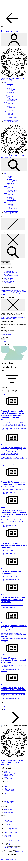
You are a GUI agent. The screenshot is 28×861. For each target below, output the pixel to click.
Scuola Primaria (8, 282)
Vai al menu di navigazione (15, 29)
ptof (15, 293)
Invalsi (5, 777)
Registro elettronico (22, 291)
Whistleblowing (8, 836)
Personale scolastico (12, 99)
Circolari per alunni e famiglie (13, 390)
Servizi (13, 290)
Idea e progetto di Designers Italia (9, 859)
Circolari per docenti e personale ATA (15, 391)
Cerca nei (5, 262)
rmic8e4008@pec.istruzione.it (11, 847)
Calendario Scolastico (12, 117)
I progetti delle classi (12, 116)
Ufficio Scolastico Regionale (11, 773)
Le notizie (9, 105)
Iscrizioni (11, 293)
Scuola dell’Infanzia (9, 284)
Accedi (2, 338)
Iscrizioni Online (8, 280)
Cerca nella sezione (7, 259)
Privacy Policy (7, 835)
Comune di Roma (8, 778)
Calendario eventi (11, 107)
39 (4, 708)
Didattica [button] (6, 112)
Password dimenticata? (6, 334)
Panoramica (10, 84)
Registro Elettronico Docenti (11, 120)
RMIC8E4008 (19, 851)
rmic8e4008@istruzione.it (13, 844)
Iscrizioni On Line (8, 775)
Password (3, 331)
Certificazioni (10, 110)
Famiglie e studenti (11, 98)
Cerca (2, 232)
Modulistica (14, 291)
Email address (4, 330)
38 (4, 706)
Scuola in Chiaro (8, 774)
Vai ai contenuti (4, 29)
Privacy (18, 293)
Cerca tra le (5, 260)
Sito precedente (7, 123)
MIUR (5, 771)
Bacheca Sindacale (11, 109)
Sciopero (3, 294)
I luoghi (9, 86)
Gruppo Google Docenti (11, 318)
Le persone (9, 88)
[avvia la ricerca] (13, 252)
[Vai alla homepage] (14, 77)
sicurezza (6, 293)
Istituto (2, 293)
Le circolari (9, 106)
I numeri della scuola (12, 89)
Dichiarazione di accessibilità (11, 838)
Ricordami (5, 337)
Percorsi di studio (11, 100)
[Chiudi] (13, 224)
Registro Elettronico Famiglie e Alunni (13, 277)
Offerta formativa (11, 114)
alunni (21, 293)
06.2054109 (12, 843)
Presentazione (10, 85)
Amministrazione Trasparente (11, 832)
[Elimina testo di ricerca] (13, 240)
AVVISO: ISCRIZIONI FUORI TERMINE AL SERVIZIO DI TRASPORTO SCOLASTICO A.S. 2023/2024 (15, 272)
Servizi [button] (5, 95)
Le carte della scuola (12, 91)
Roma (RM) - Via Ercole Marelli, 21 (14, 840)
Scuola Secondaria (8, 278)
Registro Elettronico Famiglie (11, 121)
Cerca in (5, 264)
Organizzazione (11, 92)
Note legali (3, 857)
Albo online (7, 834)
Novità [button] (5, 102)
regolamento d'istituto (6, 290)
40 (4, 709)
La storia (9, 93)
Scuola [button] (5, 82)
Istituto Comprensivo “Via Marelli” (12, 281)
